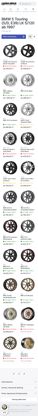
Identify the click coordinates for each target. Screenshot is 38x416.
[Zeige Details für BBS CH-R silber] (28, 80)
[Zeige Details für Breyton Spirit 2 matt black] (10, 138)
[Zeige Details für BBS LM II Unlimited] (28, 343)
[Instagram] (19, 374)
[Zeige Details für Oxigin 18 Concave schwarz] (28, 51)
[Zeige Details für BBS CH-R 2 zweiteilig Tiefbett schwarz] (10, 197)
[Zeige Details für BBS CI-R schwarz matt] (10, 255)
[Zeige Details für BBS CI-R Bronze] (28, 285)
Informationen (7, 382)
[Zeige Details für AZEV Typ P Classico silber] (28, 109)
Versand (27, 405)
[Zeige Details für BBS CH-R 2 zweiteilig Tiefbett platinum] (28, 197)
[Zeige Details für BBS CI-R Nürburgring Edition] (28, 255)
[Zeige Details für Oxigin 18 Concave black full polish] (10, 51)
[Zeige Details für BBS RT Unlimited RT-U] (28, 314)
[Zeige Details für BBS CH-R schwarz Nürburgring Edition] (10, 226)
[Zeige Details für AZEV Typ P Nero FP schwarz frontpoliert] (28, 168)
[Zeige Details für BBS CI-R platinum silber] (28, 226)
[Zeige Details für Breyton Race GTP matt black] (28, 138)
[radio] (30, 37)
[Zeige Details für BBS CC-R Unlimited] (10, 343)
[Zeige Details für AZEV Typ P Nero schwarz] (10, 168)
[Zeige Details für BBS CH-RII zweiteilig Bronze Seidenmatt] (10, 285)
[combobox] (27, 4)
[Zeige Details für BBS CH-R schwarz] (10, 109)
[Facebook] (14, 374)
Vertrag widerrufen (19, 399)
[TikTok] (24, 374)
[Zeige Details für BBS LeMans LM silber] (10, 80)
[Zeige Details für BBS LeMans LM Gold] (10, 314)
